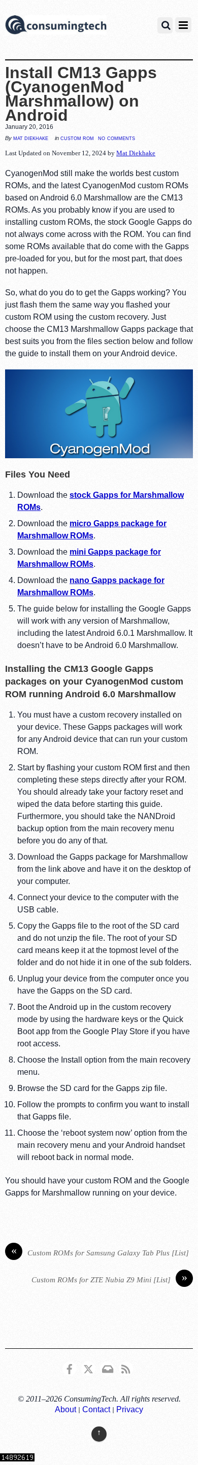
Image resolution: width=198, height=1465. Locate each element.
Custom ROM (77, 138)
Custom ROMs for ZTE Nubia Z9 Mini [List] (109, 1279)
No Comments (116, 138)
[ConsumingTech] (56, 26)
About (65, 1409)
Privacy (129, 1409)
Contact (96, 1409)
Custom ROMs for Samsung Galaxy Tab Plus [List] (100, 1252)
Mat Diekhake (30, 138)
